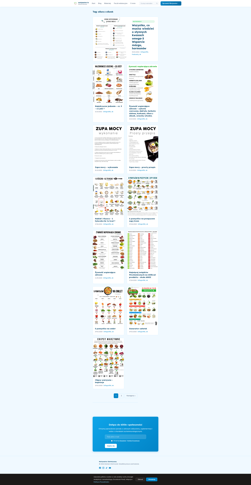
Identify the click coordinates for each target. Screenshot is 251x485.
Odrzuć (140, 479)
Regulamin (123, 440)
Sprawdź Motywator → (171, 3)
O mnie (132, 3)
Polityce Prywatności (101, 482)
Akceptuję (151, 479)
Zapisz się (111, 446)
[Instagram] (103, 468)
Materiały (107, 3)
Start (93, 3)
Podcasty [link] (135, 54)
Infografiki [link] (144, 52)
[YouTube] (110, 468)
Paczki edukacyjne (120, 3)
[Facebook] (100, 468)
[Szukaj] (157, 3)
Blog (99, 3)
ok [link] (140, 54)
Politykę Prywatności (133, 440)
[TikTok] (107, 468)
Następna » (130, 396)
